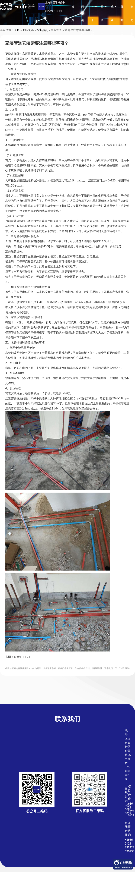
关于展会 (92, 27)
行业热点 (42, 30)
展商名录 (122, 27)
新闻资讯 (28, 30)
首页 (72, 13)
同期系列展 (82, 33)
